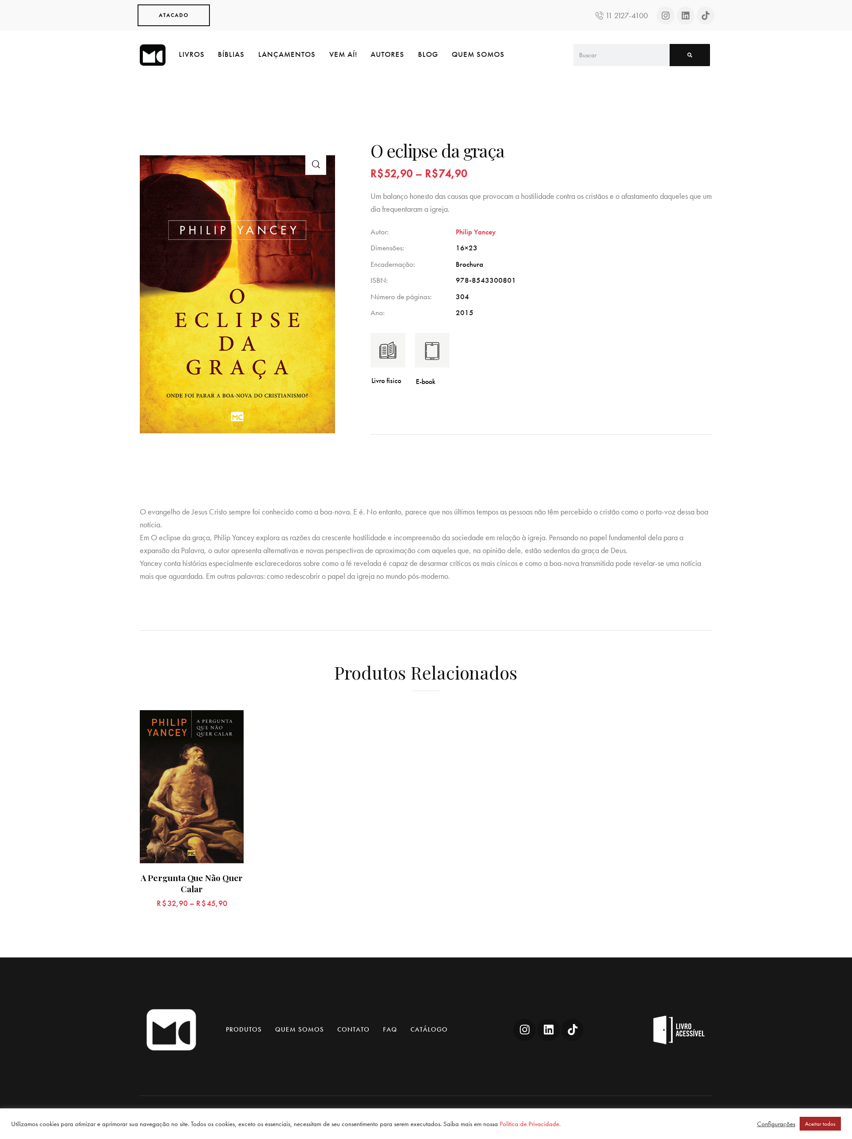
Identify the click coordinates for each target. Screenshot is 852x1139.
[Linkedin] (685, 15)
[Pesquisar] (690, 55)
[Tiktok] (705, 15)
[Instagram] (665, 15)
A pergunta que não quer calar (192, 883)
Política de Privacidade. (530, 1124)
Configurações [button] (776, 1124)
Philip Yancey (476, 232)
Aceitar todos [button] (820, 1123)
